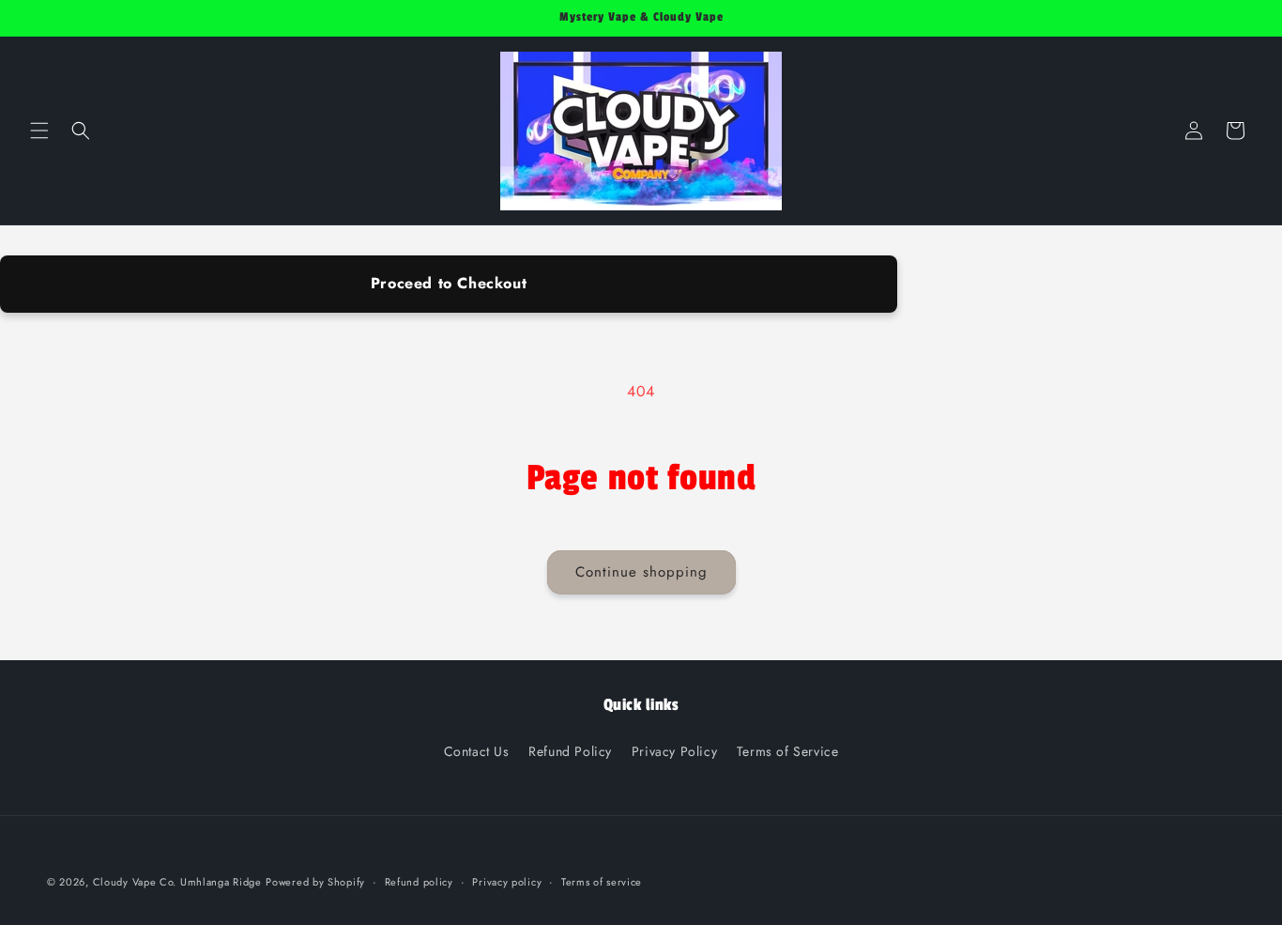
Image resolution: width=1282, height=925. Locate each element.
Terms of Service (788, 751)
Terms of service (601, 881)
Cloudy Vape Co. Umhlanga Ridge (177, 881)
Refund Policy (570, 751)
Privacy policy (507, 881)
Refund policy (419, 881)
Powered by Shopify (315, 881)
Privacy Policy (674, 751)
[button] (39, 130)
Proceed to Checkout (449, 283)
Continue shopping (641, 572)
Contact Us (477, 751)
